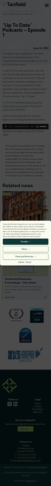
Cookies (21, 262)
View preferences (24, 256)
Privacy (28, 262)
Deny (24, 249)
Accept (24, 241)
